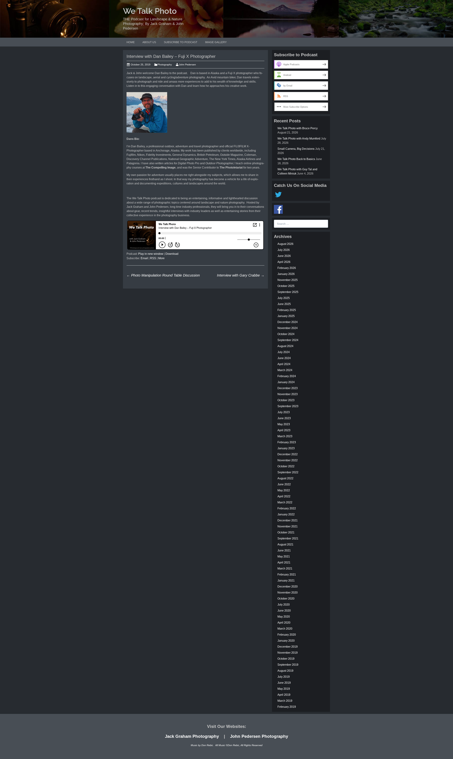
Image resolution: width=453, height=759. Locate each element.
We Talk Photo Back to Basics (296, 159)
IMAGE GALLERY (216, 42)
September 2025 (287, 291)
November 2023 (287, 394)
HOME (131, 42)
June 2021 (284, 550)
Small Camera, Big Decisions (295, 148)
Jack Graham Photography (192, 736)
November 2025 (287, 279)
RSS (153, 258)
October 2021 (285, 532)
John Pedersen (187, 64)
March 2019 (284, 700)
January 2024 (286, 382)
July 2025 (283, 297)
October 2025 (285, 285)
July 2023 (283, 412)
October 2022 (285, 466)
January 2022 (286, 514)
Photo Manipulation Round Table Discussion (163, 275)
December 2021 (287, 520)
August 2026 (285, 243)
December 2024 (287, 322)
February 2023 (286, 442)
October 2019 (285, 658)
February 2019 (286, 706)
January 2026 (286, 273)
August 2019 (285, 670)
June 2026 (284, 255)
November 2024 (287, 328)
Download (171, 253)
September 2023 (287, 406)
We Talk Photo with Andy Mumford (298, 138)
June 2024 (284, 358)
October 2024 (285, 334)
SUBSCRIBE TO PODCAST (180, 42)
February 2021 (286, 574)
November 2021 (287, 526)
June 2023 (284, 418)
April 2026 (283, 261)
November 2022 (287, 460)
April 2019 (283, 694)
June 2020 (284, 610)
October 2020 (285, 598)
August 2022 (285, 478)
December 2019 (287, 646)
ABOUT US (149, 42)
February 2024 (286, 376)
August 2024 (285, 346)
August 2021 (285, 544)
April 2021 (283, 562)
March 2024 (284, 370)
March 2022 (284, 502)
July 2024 (283, 352)
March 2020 (284, 628)
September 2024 (287, 340)
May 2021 (283, 556)
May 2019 (283, 688)
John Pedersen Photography (259, 736)
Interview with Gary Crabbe (240, 275)
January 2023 (286, 448)
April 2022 (283, 496)
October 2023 (285, 400)
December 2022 (287, 454)
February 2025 (286, 310)
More (161, 258)
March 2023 (284, 436)
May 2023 (283, 424)
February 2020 (286, 634)
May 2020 (283, 616)
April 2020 (283, 622)
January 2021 (286, 580)
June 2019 (284, 682)
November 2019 (287, 652)
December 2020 (287, 586)
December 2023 (287, 388)
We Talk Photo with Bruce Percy (297, 128)
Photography (164, 64)
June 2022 (284, 484)
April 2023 (283, 430)
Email (144, 258)
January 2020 (286, 640)
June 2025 (284, 304)
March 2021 (284, 568)
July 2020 (283, 604)
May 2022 (283, 490)
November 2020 (287, 592)
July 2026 (283, 249)
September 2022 (287, 472)
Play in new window (150, 253)
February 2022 (286, 508)
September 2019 (287, 664)
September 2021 (287, 538)
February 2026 (286, 267)
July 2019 (283, 676)
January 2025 (286, 316)
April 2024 (283, 364)
